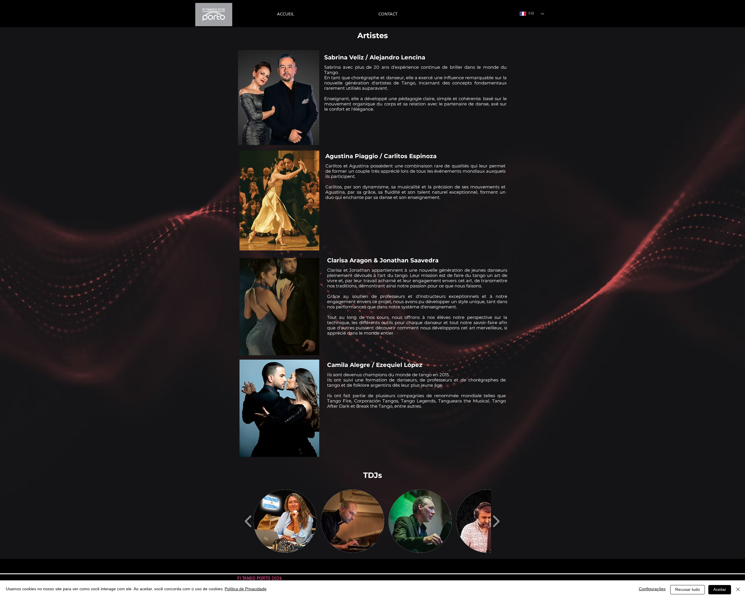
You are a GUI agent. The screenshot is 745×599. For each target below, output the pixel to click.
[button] (285, 521)
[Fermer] (738, 589)
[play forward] (496, 521)
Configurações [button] (652, 589)
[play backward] (248, 521)
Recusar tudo (687, 590)
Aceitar (719, 590)
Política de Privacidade (246, 589)
